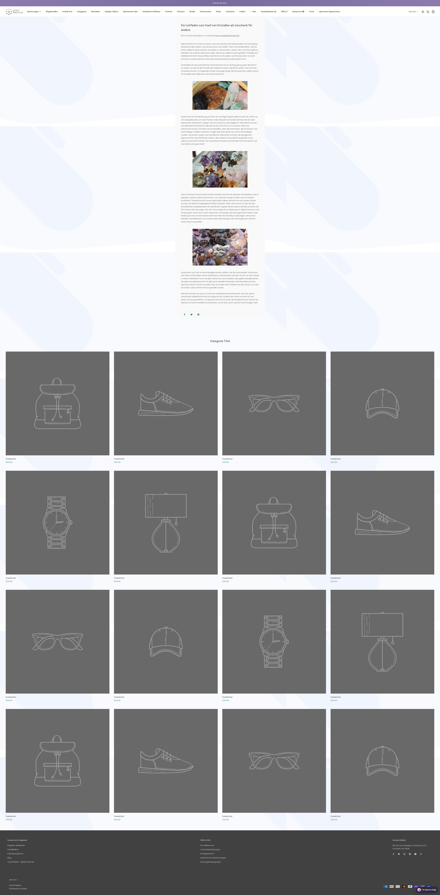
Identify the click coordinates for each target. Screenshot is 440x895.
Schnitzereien (205, 11)
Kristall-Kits (67, 11)
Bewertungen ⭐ (34, 11)
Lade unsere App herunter (329, 11)
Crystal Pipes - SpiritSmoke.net (20, 862)
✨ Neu (253, 11)
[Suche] (428, 11)
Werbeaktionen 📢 (268, 11)
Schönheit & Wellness (151, 11)
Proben (242, 11)
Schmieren (230, 11)
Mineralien (95, 11)
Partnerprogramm (15, 853)
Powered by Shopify (18, 888)
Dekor (218, 11)
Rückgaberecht (207, 853)
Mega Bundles (52, 11)
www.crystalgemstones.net (227, 35)
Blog (9, 857)
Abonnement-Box (130, 11)
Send (432, 881)
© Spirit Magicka (15, 885)
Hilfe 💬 (284, 11)
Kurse (311, 11)
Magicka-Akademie (16, 845)
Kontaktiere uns (207, 845)
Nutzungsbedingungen (210, 862)
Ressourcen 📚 (298, 11)
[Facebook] (393, 853)
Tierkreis (168, 11)
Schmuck (180, 11)
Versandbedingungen (210, 849)
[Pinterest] (410, 853)
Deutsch (412, 12)
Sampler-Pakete (111, 11)
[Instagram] (404, 853)
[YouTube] (415, 853)
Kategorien (81, 11)
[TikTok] (421, 853)
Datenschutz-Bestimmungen (213, 857)
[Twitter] (399, 853)
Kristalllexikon (13, 849)
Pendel (192, 11)
